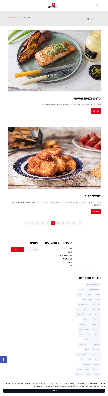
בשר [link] (78, 310)
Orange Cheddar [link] (93, 290)
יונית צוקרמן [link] (95, 344)
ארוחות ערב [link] (95, 304)
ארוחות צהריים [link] (83, 304)
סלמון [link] (83, 359)
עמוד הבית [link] (27, 17)
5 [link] (47, 223)
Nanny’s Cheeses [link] (93, 285)
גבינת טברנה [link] (83, 324)
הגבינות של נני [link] (83, 329)
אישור (54, 390)
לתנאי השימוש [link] (53, 386)
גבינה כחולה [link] (80, 314)
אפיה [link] (79, 295)
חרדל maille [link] (88, 339)
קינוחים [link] (69, 262)
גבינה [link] (90, 314)
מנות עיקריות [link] (67, 259)
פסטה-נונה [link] (86, 364)
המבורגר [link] (96, 334)
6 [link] (42, 223)
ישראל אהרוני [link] (84, 344)
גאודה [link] (97, 314)
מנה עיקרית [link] (95, 354)
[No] (105, 380)
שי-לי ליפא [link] (79, 374)
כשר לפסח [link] (95, 349)
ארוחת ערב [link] (95, 310)
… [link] (68, 223)
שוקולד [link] (88, 374)
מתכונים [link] (19, 17)
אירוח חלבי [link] (88, 295)
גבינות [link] (85, 319)
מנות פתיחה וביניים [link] (65, 255)
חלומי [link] (81, 334)
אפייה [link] (97, 300)
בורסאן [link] (86, 310)
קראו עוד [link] (96, 111)
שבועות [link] (96, 374)
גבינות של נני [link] (95, 324)
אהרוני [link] (82, 290)
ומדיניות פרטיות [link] (40, 386)
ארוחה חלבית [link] (87, 300)
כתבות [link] (70, 252)
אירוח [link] (97, 295)
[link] (3, 359)
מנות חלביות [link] (67, 248)
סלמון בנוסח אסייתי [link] (87, 98)
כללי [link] (70, 266)
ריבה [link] (79, 369)
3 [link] (58, 223)
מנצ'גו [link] (97, 359)
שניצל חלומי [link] (92, 196)
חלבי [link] (88, 334)
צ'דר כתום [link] (96, 369)
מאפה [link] (87, 349)
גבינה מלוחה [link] (95, 319)
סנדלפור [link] (96, 364)
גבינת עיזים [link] (95, 329)
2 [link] (63, 223)
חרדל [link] (97, 339)
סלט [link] (90, 359)
